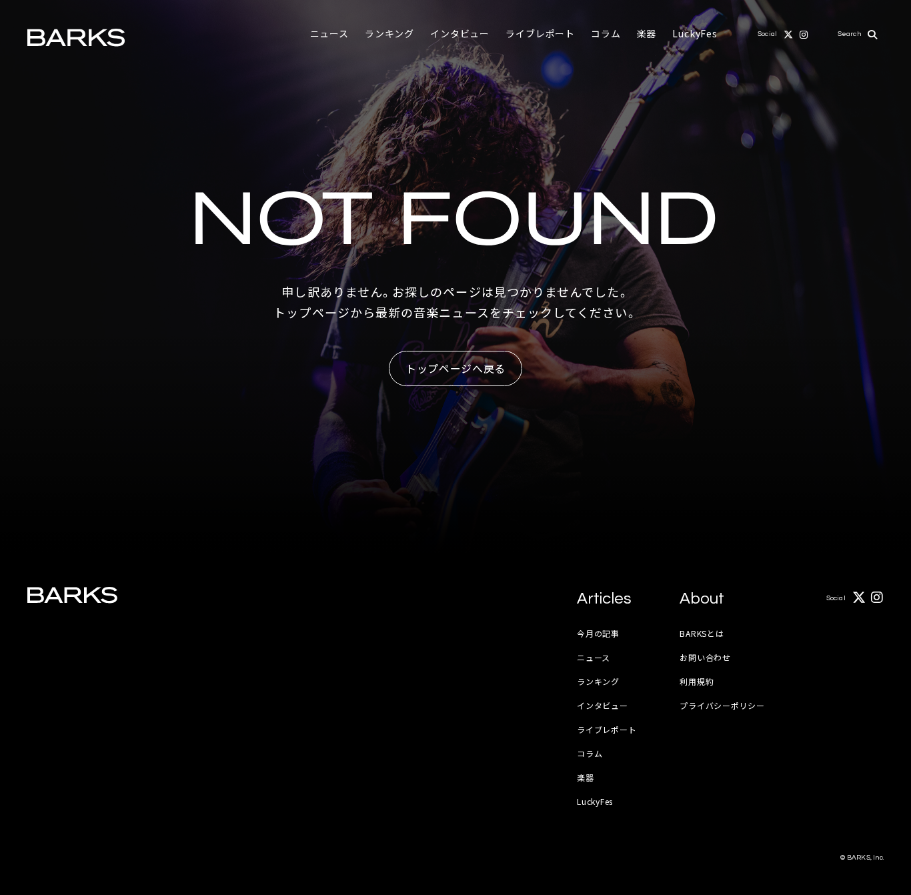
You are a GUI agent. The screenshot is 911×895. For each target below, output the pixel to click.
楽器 (647, 33)
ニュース (329, 33)
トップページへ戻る (455, 368)
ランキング (389, 33)
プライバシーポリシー (722, 705)
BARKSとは (702, 633)
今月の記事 (598, 633)
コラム (606, 33)
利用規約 (697, 681)
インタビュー (460, 33)
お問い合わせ (705, 657)
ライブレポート (540, 33)
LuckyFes (695, 33)
